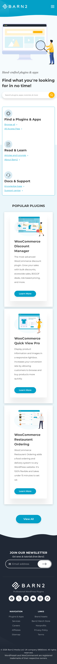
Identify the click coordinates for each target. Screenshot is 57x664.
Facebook (12, 598)
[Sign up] (44, 564)
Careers (16, 625)
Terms (41, 634)
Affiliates (16, 630)
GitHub (47, 598)
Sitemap (16, 634)
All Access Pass (12, 128)
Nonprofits (41, 625)
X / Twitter (19, 598)
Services (16, 621)
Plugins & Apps (16, 616)
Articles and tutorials (15, 155)
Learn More (25, 293)
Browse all (9, 124)
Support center (12, 190)
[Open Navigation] (52, 6)
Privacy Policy (41, 630)
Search (52, 95)
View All (28, 519)
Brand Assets (41, 616)
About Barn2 (11, 159)
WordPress (40, 598)
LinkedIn (26, 598)
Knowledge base (13, 186)
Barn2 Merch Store (41, 621)
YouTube (33, 598)
